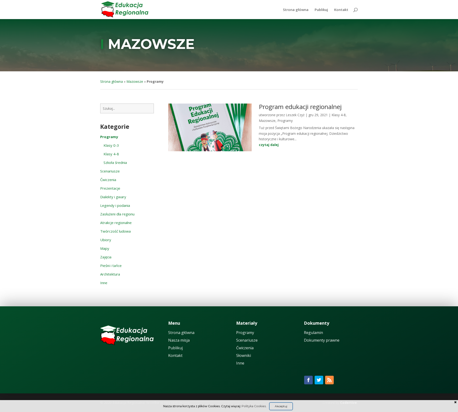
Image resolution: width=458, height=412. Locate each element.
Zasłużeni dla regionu (117, 214)
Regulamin (313, 332)
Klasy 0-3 (111, 145)
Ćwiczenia (108, 179)
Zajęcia (105, 257)
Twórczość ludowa (115, 231)
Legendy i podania (115, 205)
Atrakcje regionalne (116, 222)
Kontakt (341, 10)
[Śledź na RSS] (329, 380)
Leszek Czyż (295, 115)
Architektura (110, 274)
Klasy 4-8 (111, 153)
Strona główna (295, 10)
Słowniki (243, 355)
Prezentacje (110, 188)
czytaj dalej (269, 144)
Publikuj (321, 10)
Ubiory (105, 239)
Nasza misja (179, 340)
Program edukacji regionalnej (300, 106)
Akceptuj (281, 406)
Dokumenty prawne (321, 340)
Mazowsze (151, 44)
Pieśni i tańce (111, 265)
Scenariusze (110, 171)
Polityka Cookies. (254, 406)
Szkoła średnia (115, 162)
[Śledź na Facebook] (308, 380)
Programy (285, 120)
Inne (103, 282)
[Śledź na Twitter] (319, 380)
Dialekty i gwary (113, 196)
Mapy (104, 248)
